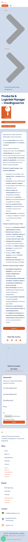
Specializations (8, 457)
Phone (5, 406)
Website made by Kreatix (14, 539)
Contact (6, 464)
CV (4, 413)
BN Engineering (8, 488)
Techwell (6, 494)
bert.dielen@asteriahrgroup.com (14, 370)
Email (8, 400)
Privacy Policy (13, 535)
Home (6, 451)
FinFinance (7, 491)
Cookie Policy (21, 535)
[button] (7, 340)
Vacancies (7, 461)
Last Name (10, 394)
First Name (10, 388)
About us (6, 454)
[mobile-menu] (10, 5)
